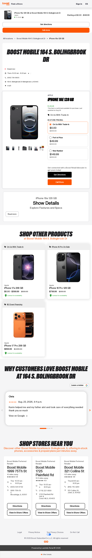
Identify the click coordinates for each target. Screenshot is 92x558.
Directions (17, 506)
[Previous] (2, 410)
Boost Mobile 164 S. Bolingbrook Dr (31, 38)
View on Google (18, 415)
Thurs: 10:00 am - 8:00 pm (18, 73)
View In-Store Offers (18, 512)
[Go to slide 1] (43, 428)
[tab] (46, 554)
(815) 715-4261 (73, 487)
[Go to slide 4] (51, 428)
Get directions (46, 24)
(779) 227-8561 (45, 491)
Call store (46, 30)
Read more (12, 214)
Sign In (79, 4)
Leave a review (77, 385)
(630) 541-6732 (16, 487)
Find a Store (17, 4)
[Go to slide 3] (49, 428)
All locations (8, 38)
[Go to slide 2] (47, 428)
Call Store (60, 182)
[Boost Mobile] (6, 3)
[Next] (90, 410)
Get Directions (60, 175)
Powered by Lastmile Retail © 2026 (46, 548)
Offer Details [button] (46, 554)
